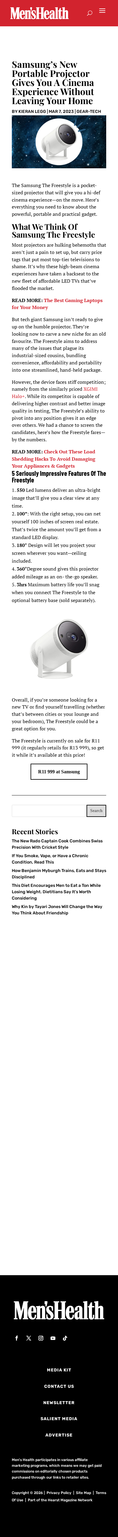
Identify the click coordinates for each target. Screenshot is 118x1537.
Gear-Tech (89, 111)
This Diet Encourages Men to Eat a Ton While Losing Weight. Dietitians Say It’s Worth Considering (56, 892)
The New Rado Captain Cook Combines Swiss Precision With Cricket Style (55, 1044)
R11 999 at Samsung (59, 771)
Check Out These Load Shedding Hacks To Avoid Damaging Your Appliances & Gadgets (53, 458)
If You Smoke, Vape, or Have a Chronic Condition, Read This (52, 1139)
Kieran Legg (32, 111)
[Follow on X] (29, 1338)
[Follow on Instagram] (41, 1338)
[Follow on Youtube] (53, 1338)
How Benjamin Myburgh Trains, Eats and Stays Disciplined (54, 1231)
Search (96, 810)
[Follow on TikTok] (65, 1338)
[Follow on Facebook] (16, 1338)
